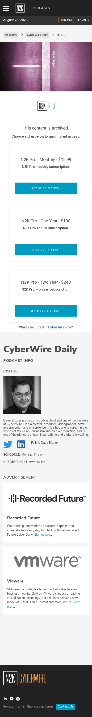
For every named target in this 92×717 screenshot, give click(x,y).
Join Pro (66, 20)
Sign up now (42, 535)
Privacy (8, 706)
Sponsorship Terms (40, 706)
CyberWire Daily (40, 349)
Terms (20, 706)
